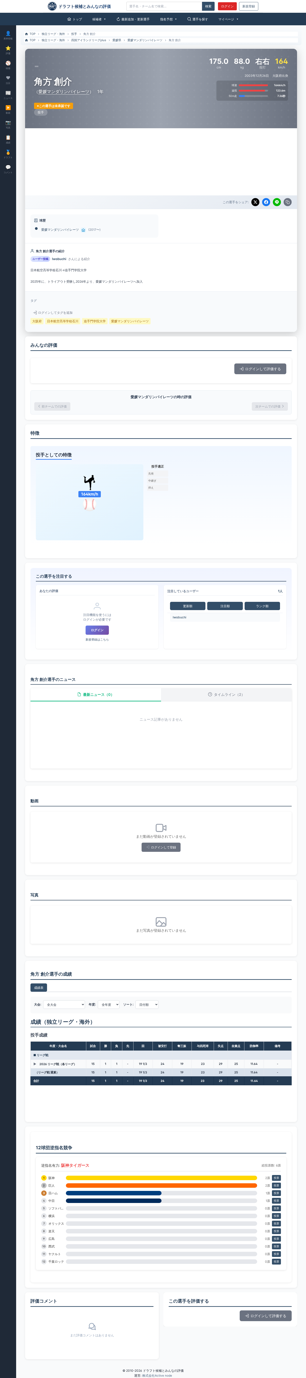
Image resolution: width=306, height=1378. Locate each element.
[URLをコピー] (288, 202)
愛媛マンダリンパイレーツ (144, 40)
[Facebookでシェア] (266, 202)
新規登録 (248, 6)
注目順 (225, 606)
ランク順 (262, 606)
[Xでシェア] (255, 202)
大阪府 (37, 321)
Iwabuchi (179, 617)
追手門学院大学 (95, 321)
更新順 (187, 606)
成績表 (38, 987)
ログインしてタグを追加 (55, 312)
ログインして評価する (263, 369)
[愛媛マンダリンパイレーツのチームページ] (83, 230)
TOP (32, 34)
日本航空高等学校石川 (62, 321)
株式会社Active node (157, 1375)
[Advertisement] (161, 161)
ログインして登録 (163, 847)
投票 (276, 1177)
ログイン (227, 6)
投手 (74, 34)
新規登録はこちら (97, 639)
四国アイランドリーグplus (88, 40)
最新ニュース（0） (98, 694)
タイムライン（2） (229, 694)
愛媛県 (116, 40)
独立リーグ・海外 (53, 34)
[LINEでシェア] (277, 202)
